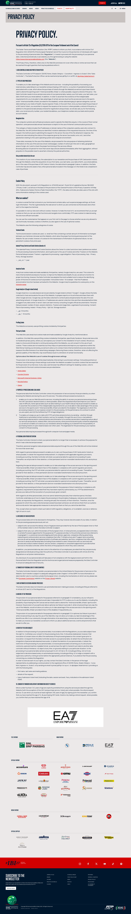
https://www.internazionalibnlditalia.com (30, 59)
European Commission (26, 578)
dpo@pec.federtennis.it (85, 76)
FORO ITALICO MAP (71, 877)
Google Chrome (23, 374)
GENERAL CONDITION (93, 877)
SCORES (49, 879)
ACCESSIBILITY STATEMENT (91, 884)
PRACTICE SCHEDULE (47, 8)
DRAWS (24, 8)
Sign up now (11, 888)
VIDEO (37, 8)
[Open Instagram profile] (80, 863)
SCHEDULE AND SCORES (13, 8)
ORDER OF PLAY (50, 874)
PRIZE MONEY (91, 881)
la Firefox (24, 382)
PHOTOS (69, 881)
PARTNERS (90, 874)
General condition (25, 908)
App (19, 371)
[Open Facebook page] (88, 863)
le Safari (23, 371)
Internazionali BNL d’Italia (14, 3)
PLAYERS (49, 884)
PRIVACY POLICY (92, 879)
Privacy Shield (50, 578)
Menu (123, 8)
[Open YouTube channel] (105, 863)
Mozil (19, 382)
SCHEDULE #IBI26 (71, 874)
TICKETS (102, 3)
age (25, 284)
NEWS (31, 8)
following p (20, 284)
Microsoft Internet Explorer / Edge (29, 378)
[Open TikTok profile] (113, 863)
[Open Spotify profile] (121, 863)
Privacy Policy (34, 908)
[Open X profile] (96, 863)
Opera (20, 385)
